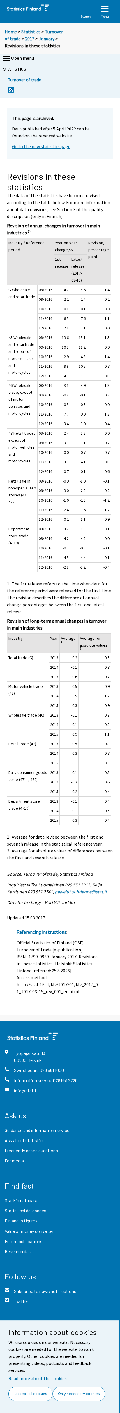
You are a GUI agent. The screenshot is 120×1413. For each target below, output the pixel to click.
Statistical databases (25, 1210)
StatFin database (21, 1200)
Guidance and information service (37, 1130)
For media (14, 1160)
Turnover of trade (24, 79)
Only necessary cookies (79, 1393)
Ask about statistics (25, 1140)
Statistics (30, 32)
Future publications (24, 1241)
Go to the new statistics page (41, 146)
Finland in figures (21, 1220)
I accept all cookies (30, 1393)
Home (11, 32)
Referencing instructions (41, 932)
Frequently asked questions (31, 1150)
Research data (19, 1251)
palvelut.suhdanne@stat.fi (81, 892)
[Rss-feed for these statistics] (11, 91)
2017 (29, 38)
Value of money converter (29, 1231)
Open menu (22, 58)
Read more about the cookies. (38, 1378)
